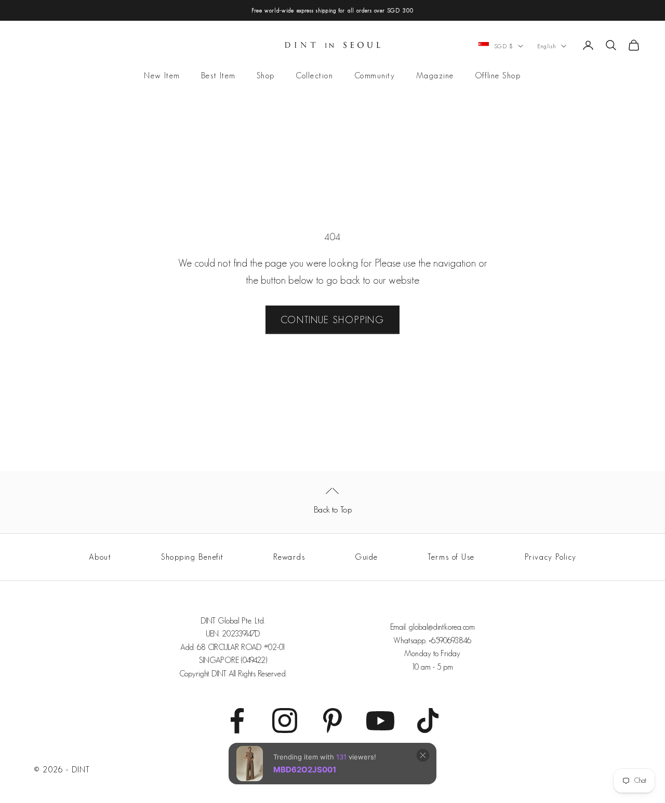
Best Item (218, 76)
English (547, 46)
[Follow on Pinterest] (332, 720)
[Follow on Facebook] (236, 720)
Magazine (435, 76)
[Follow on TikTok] (428, 720)
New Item (162, 76)
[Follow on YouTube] (380, 720)
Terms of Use (451, 556)
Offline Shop (498, 76)
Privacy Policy (551, 556)
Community (374, 76)
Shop (266, 76)
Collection (315, 76)
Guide (366, 556)
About (100, 556)
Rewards (289, 556)
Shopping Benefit (192, 556)
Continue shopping (332, 319)
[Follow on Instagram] (284, 720)
